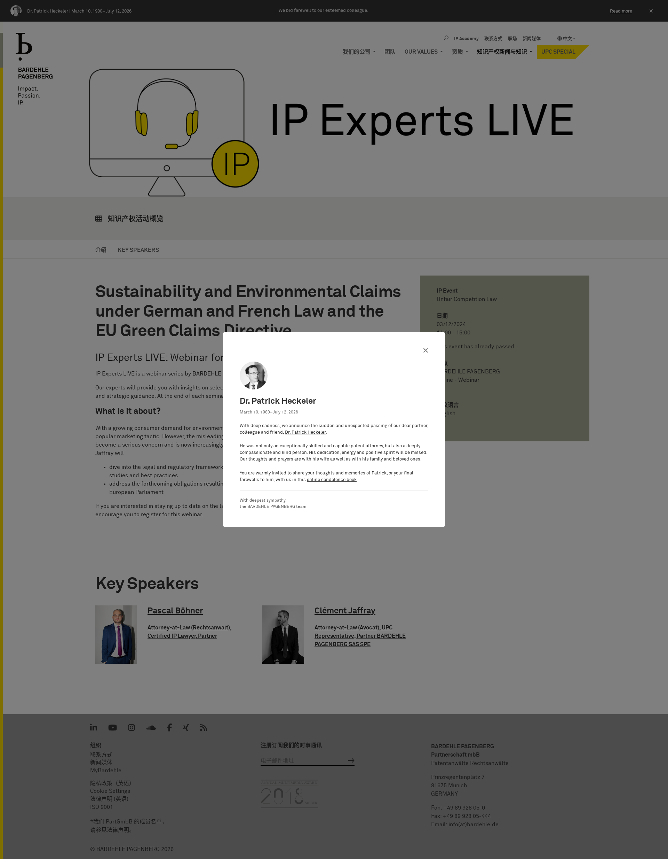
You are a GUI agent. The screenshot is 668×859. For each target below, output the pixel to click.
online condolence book (332, 480)
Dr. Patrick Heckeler (305, 432)
